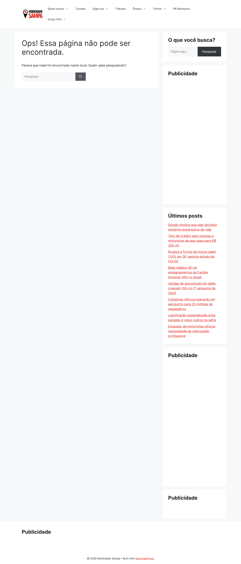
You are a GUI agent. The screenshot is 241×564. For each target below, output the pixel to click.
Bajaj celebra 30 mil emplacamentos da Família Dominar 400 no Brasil (188, 272)
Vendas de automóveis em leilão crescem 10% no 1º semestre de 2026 (192, 288)
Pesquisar (209, 51)
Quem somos (56, 8)
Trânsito (120, 8)
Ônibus (137, 8)
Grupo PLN (54, 19)
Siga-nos (98, 8)
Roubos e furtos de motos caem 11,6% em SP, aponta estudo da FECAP (192, 256)
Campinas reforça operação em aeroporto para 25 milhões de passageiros (191, 304)
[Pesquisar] (80, 76)
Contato (81, 8)
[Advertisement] (194, 133)
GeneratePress (144, 558)
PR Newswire (181, 8)
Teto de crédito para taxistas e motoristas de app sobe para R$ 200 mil (192, 240)
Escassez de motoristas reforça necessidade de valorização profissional (191, 331)
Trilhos (157, 8)
